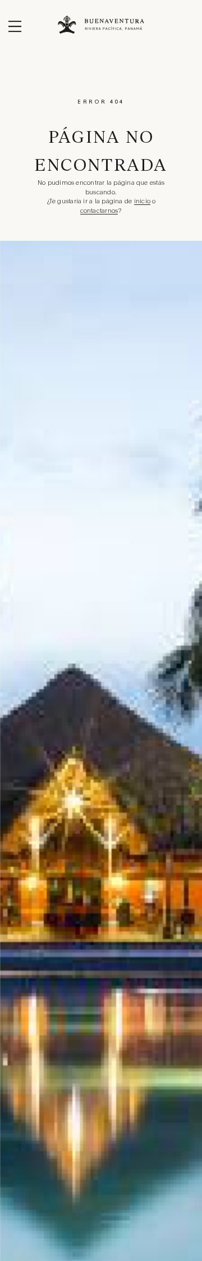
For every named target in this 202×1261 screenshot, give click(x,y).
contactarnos (99, 211)
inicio (142, 201)
